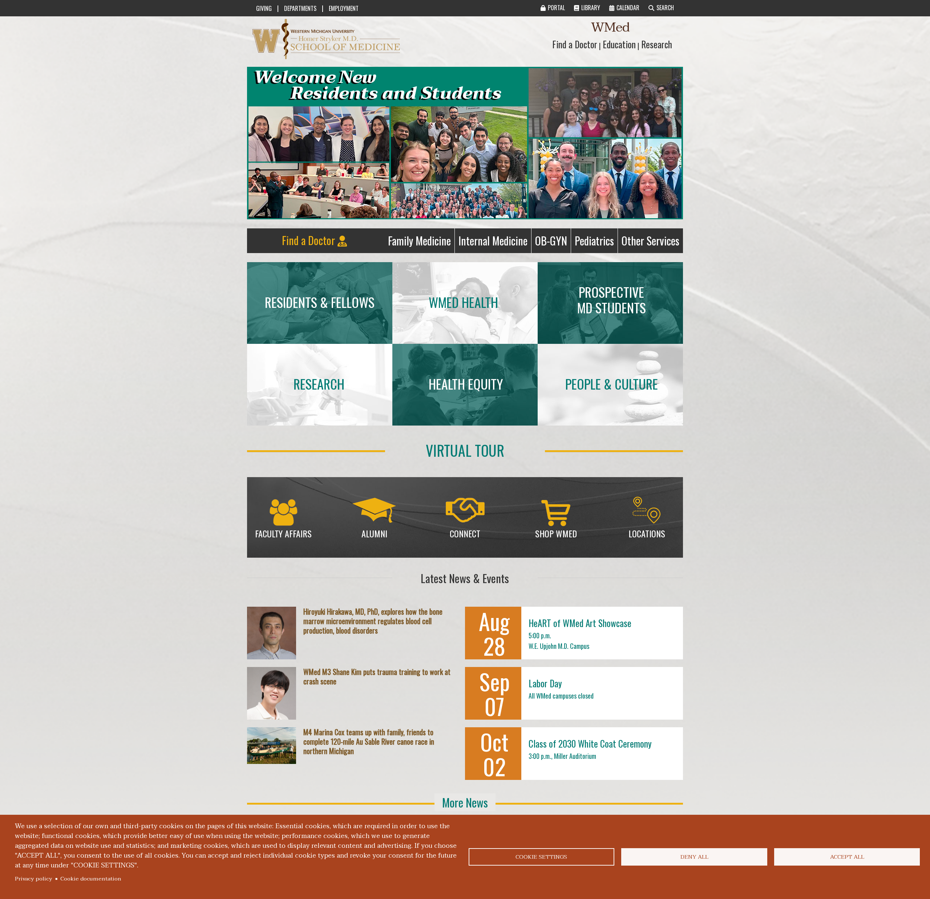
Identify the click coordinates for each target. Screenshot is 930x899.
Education (619, 44)
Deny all (694, 857)
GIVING (264, 8)
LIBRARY (590, 7)
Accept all (847, 857)
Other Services (652, 242)
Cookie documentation (90, 878)
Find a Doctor (574, 44)
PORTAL (556, 7)
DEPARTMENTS (300, 8)
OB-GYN (553, 242)
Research (656, 44)
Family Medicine (421, 242)
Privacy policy (33, 878)
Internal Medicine (494, 242)
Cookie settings (541, 857)
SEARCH (665, 7)
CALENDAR (627, 7)
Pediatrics (596, 242)
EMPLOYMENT (344, 8)
